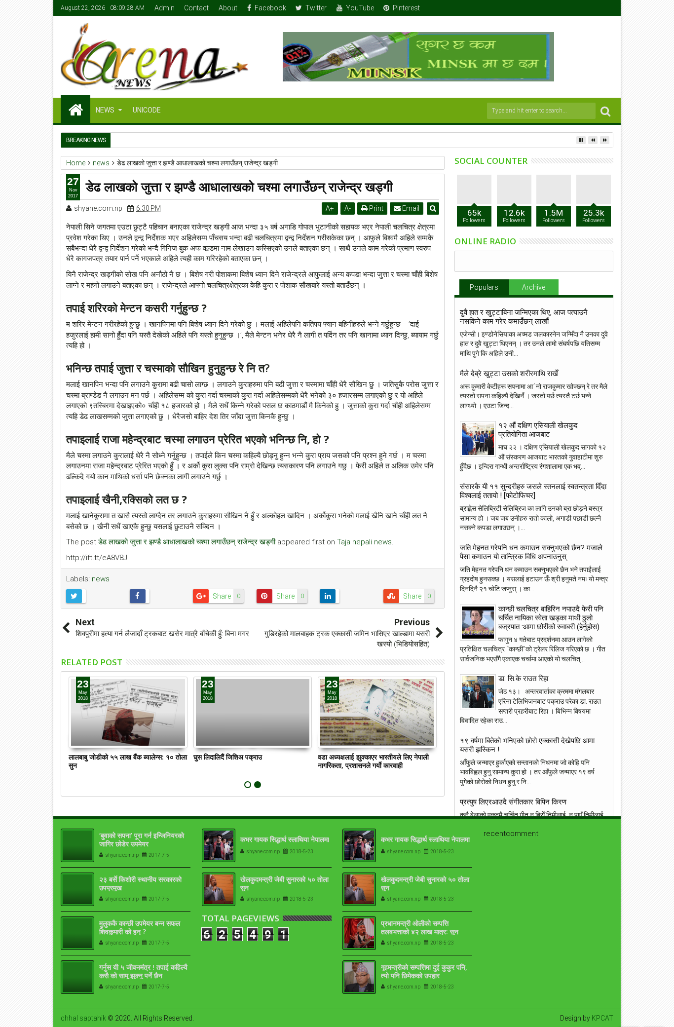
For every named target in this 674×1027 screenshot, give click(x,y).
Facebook (270, 8)
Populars (484, 287)
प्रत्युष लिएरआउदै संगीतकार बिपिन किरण (513, 802)
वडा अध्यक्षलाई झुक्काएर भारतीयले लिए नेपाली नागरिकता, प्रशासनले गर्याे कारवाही (373, 761)
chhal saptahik (83, 1018)
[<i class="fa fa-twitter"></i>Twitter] (576, 8)
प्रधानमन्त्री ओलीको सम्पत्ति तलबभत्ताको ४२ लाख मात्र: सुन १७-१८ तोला (419, 931)
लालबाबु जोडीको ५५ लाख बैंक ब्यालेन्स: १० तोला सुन (128, 761)
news (101, 578)
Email (410, 208)
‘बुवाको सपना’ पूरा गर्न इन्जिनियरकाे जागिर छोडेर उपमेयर (141, 839)
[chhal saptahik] (75, 109)
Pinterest (406, 8)
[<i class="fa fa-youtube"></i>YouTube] (591, 8)
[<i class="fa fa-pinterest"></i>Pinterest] (606, 8)
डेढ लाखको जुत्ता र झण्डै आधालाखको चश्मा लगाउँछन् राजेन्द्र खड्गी (186, 541)
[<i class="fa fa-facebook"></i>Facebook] (560, 8)
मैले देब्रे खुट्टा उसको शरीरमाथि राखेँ (509, 373)
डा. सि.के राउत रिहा (523, 678)
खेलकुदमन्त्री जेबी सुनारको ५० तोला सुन (284, 883)
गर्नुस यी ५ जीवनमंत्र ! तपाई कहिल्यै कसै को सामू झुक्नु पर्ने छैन (143, 971)
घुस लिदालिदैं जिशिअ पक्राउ (227, 756)
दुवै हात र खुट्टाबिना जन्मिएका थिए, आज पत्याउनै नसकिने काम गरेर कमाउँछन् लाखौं (524, 317)
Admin (164, 8)
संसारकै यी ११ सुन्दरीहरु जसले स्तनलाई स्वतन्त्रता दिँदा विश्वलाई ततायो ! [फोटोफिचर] (533, 491)
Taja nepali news (364, 541)
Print (375, 208)
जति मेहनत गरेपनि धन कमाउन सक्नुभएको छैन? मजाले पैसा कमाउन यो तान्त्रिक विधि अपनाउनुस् (531, 552)
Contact (196, 8)
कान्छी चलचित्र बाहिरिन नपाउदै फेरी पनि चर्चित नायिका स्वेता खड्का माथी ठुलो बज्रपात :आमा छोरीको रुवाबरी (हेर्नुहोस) (550, 618)
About (228, 8)
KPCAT (602, 1018)
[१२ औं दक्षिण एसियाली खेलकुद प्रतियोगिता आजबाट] (478, 439)
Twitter (316, 8)
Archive (533, 287)
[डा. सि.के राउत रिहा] (478, 692)
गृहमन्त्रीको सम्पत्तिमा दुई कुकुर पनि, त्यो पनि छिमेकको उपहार (424, 971)
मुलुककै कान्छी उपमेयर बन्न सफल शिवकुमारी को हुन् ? (139, 927)
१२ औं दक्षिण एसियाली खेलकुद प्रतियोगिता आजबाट (538, 430)
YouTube (360, 8)
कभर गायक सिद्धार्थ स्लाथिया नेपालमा (284, 839)
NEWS (105, 110)
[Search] (605, 111)
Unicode (147, 110)
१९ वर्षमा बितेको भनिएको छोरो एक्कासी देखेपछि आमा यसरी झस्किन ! (527, 745)
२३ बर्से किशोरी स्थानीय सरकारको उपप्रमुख (140, 883)
